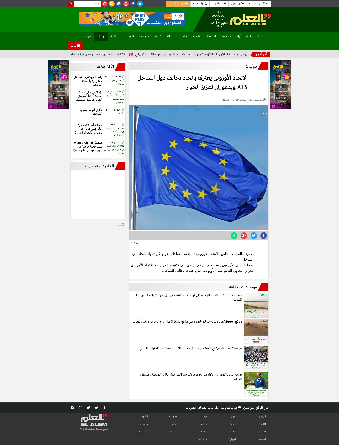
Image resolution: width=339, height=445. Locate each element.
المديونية (232, 439)
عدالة (169, 36)
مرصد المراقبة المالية (176, 3)
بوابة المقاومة (218, 3)
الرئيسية (263, 36)
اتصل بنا (190, 408)
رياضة (114, 36)
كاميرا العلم (142, 432)
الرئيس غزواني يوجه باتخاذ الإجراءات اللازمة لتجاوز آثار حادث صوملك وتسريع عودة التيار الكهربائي (213, 54)
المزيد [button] (74, 46)
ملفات (183, 36)
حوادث (86, 36)
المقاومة (211, 36)
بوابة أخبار (236, 3)
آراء (238, 36)
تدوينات (129, 36)
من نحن (248, 408)
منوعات (144, 36)
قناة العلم (202, 439)
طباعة (133, 243)
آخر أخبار (261, 54)
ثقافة (157, 36)
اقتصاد (196, 36)
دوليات (101, 36)
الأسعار (262, 439)
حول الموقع (262, 408)
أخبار (249, 36)
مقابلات (226, 36)
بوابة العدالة (198, 3)
